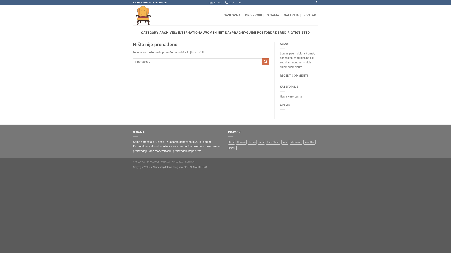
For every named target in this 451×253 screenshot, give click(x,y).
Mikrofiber (309, 142)
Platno (232, 148)
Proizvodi (253, 15)
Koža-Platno (273, 142)
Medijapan (296, 142)
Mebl (284, 142)
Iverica (252, 142)
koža (261, 142)
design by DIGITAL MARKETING (189, 167)
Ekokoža (241, 142)
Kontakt (311, 15)
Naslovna (232, 15)
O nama (273, 15)
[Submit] (265, 61)
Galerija (291, 15)
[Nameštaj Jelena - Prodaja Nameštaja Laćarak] (165, 15)
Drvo (231, 142)
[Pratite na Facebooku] (316, 2)
